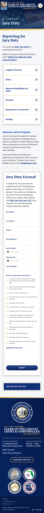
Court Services (12, 19)
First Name (10, 212)
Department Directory (22, 460)
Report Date (11, 257)
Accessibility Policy (8, 502)
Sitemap (4, 499)
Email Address (12, 239)
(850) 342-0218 (8, 450)
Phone (9, 230)
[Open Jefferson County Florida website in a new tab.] (14, 473)
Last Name (10, 221)
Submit (22, 368)
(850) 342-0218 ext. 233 (20, 200)
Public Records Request (11, 453)
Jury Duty (11, 23)
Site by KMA (38, 510)
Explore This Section (16, 386)
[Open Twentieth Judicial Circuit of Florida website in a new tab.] (29, 473)
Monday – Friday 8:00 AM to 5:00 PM (33, 445)
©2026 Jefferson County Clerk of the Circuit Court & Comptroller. (15, 509)
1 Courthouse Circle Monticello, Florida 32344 (12, 445)
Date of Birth (11, 248)
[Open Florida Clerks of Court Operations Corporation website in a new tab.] (29, 486)
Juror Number (11, 266)
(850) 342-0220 (21, 47)
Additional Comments (14, 348)
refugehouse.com (28, 163)
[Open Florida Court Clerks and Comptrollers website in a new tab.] (14, 486)
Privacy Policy (6, 504)
